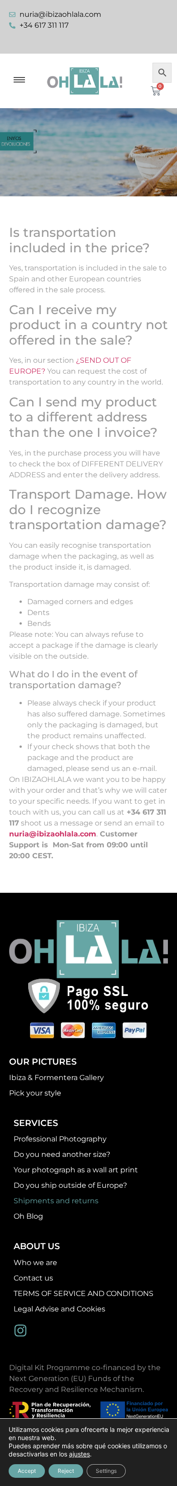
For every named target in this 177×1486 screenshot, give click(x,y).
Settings (106, 1470)
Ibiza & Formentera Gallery (56, 1077)
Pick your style (35, 1093)
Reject (66, 1470)
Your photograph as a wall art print (76, 1170)
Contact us (33, 1278)
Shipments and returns (56, 1200)
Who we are (35, 1262)
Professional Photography (60, 1139)
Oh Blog (28, 1216)
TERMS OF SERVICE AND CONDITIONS (83, 1293)
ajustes (79, 1454)
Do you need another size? (62, 1154)
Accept (27, 1470)
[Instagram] (20, 1330)
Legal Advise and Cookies (59, 1309)
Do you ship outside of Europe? (70, 1185)
